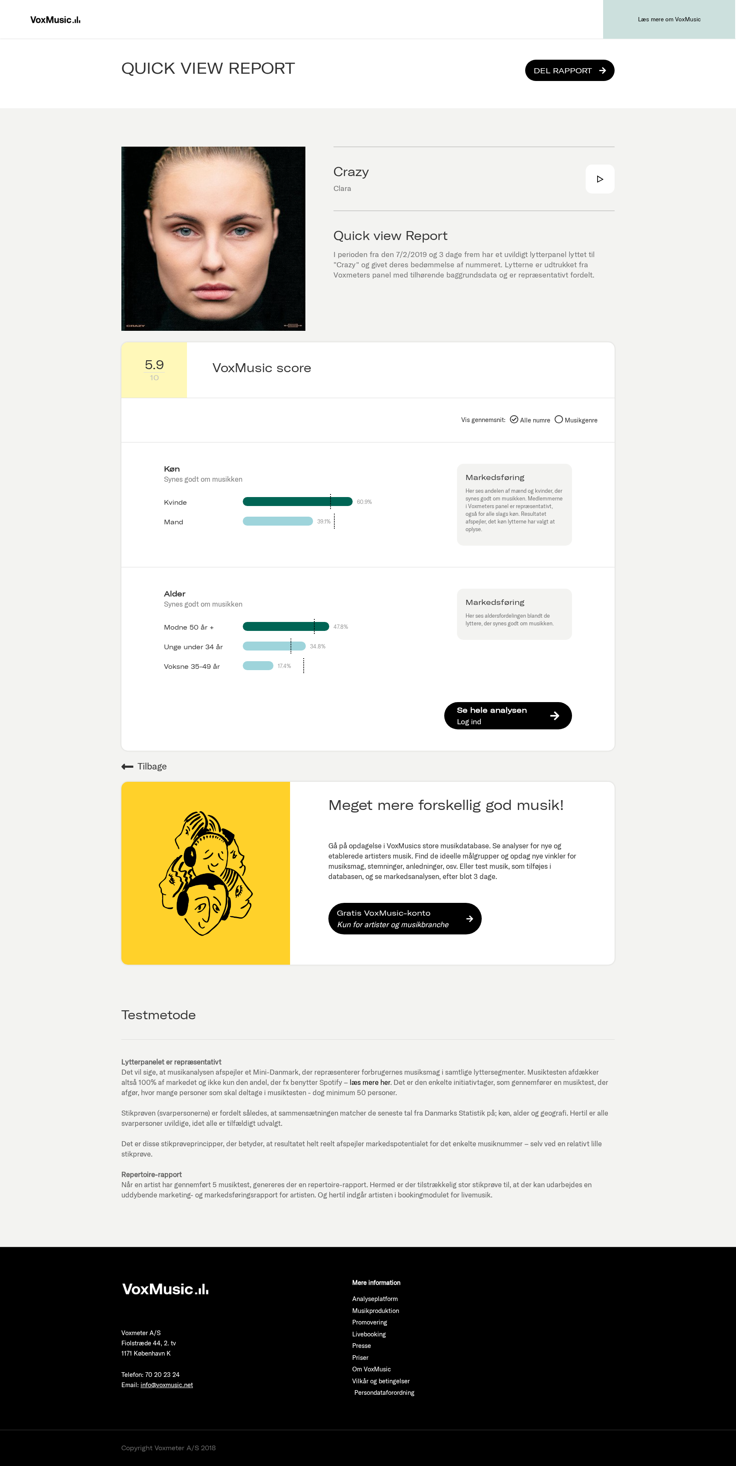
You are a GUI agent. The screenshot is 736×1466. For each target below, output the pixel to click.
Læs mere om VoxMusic (669, 19)
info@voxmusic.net (167, 1385)
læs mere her (370, 1082)
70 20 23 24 (162, 1375)
